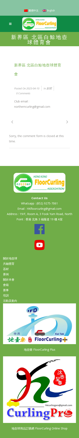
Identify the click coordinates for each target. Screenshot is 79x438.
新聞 (49, 88)
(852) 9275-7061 (47, 203)
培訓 (6, 295)
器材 (6, 269)
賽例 (6, 274)
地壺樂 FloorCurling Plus (39, 349)
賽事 (6, 290)
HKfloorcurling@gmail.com (44, 209)
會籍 (6, 285)
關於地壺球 (10, 258)
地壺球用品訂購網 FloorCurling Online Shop (39, 428)
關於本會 (8, 279)
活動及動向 (10, 301)
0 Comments (23, 93)
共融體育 (8, 264)
